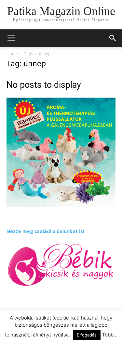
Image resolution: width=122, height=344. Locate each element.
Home (12, 53)
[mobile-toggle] (11, 38)
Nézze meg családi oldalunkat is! (45, 231)
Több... (109, 335)
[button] (113, 38)
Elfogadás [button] (87, 334)
